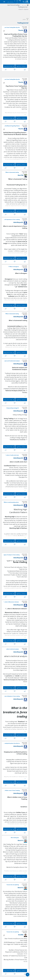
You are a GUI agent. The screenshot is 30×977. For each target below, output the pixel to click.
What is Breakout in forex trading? (12, 696)
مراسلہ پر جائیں (21, 66)
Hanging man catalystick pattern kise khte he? (12, 743)
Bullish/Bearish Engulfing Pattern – (12, 126)
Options (26, 9)
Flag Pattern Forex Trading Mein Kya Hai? (12, 79)
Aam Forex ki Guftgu (13, 5)
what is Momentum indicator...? (11, 602)
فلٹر (24, 19)
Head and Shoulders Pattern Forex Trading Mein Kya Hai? (12, 27)
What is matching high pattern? (11, 502)
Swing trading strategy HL (12, 408)
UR (4, 2)
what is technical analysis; (12, 649)
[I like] (24, 69)
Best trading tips (15, 837)
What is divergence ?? (13, 266)
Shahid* (20, 30)
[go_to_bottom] (27, 974)
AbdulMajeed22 (18, 222)
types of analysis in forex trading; (12, 554)
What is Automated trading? (12, 172)
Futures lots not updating (13, 884)
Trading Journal (22, 23)
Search (21, 9)
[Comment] (14, 69)
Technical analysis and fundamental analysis (12, 361)
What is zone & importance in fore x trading (12, 219)
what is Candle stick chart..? (12, 455)
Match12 (20, 840)
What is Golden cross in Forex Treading (12, 790)
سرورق (24, 5)
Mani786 (20, 175)
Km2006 (20, 935)
